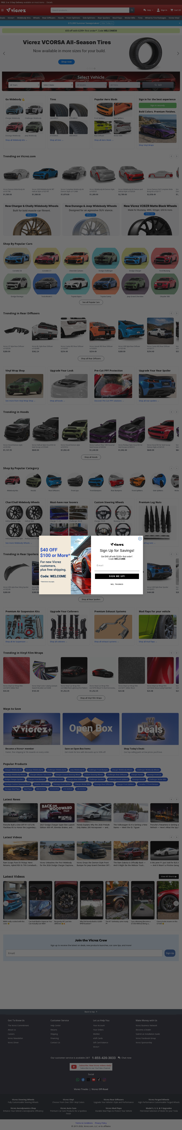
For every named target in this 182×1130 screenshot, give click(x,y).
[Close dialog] (140, 538)
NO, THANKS (117, 584)
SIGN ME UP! (117, 576)
